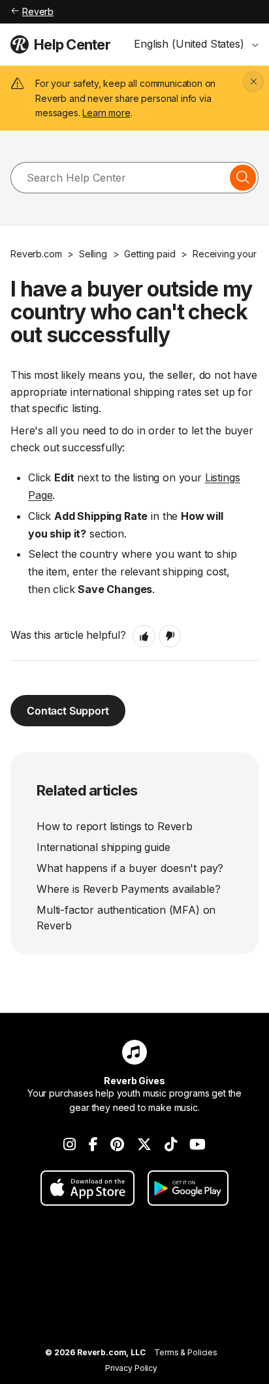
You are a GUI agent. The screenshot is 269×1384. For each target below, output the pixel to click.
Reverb (38, 11)
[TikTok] (170, 1144)
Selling (93, 253)
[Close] (253, 81)
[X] (144, 1144)
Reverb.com (35, 253)
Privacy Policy (131, 1368)
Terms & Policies (185, 1352)
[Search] (243, 178)
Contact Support (68, 710)
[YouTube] (197, 1144)
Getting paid (149, 253)
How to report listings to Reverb (115, 826)
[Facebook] (93, 1144)
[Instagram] (69, 1144)
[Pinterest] (117, 1144)
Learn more (106, 112)
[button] (144, 636)
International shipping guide (103, 847)
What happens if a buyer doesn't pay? (130, 868)
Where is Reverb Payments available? (128, 888)
